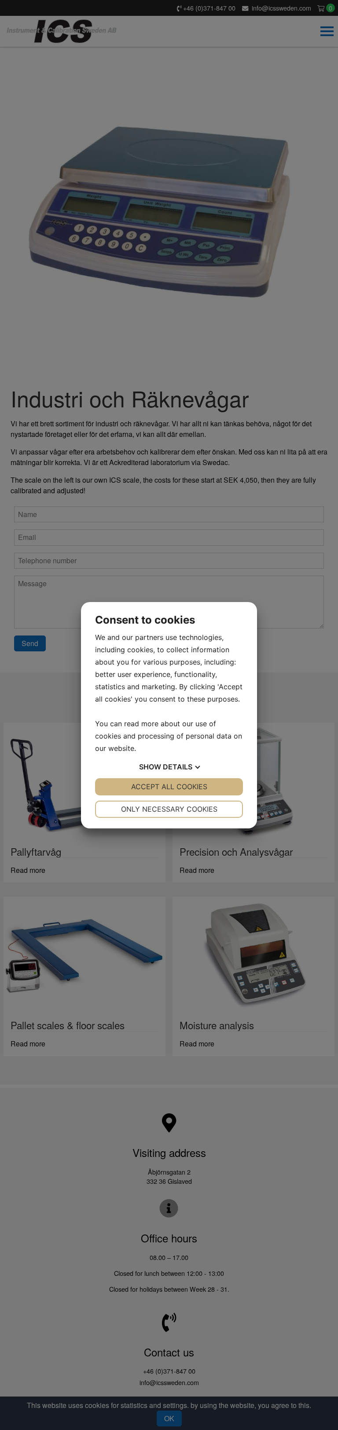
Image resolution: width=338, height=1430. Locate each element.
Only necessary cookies (169, 809)
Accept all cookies (169, 786)
